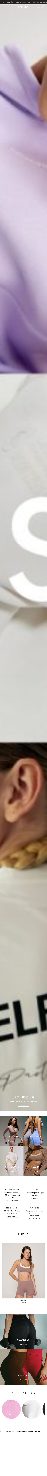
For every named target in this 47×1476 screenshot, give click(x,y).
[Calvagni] (23, 7)
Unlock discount (12, 1200)
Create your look (12, 1216)
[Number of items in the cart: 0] (43, 7)
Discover (34, 1198)
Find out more (34, 1219)
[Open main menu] (3, 7)
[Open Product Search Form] (39, 7)
